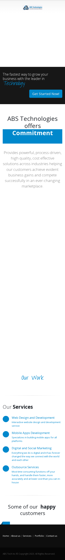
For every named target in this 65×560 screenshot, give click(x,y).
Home (6, 535)
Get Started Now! (45, 94)
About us (15, 535)
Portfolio (39, 535)
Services (27, 535)
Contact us (51, 535)
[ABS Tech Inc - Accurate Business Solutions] (32, 6)
